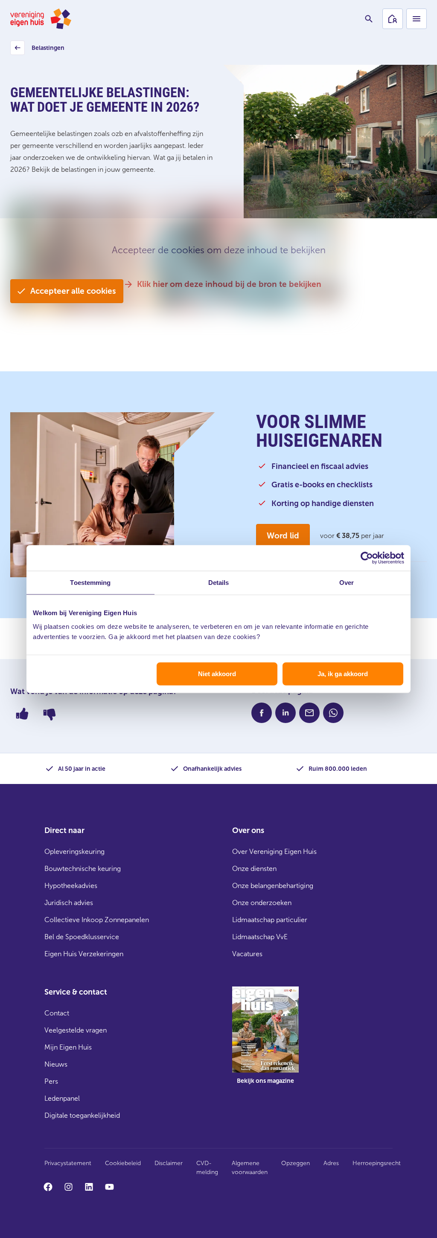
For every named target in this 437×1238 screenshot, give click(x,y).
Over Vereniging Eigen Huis (274, 852)
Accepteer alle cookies (73, 291)
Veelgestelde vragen (75, 1030)
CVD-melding (207, 1168)
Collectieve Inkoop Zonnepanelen (96, 920)
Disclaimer (168, 1163)
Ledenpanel (62, 1098)
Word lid (283, 536)
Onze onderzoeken (261, 903)
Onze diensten (254, 869)
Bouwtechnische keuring (82, 869)
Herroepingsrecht (377, 1163)
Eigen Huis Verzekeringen (83, 954)
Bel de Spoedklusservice (81, 937)
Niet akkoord (217, 673)
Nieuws (55, 1064)
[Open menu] (416, 19)
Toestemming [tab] (90, 582)
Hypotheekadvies (70, 886)
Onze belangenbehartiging (272, 886)
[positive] (22, 714)
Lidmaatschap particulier (269, 920)
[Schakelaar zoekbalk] (368, 19)
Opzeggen (295, 1163)
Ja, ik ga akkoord (343, 673)
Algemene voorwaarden (250, 1168)
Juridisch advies (68, 903)
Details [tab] (218, 582)
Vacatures (247, 954)
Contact (56, 1013)
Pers (51, 1081)
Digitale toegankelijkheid (82, 1115)
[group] (265, 1041)
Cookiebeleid (123, 1163)
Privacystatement (67, 1163)
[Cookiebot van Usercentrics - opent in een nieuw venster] (366, 558)
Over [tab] (346, 582)
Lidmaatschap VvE (260, 937)
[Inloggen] (392, 19)
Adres (331, 1163)
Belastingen (38, 50)
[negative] (49, 714)
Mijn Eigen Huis (68, 1047)
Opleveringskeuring (74, 852)
